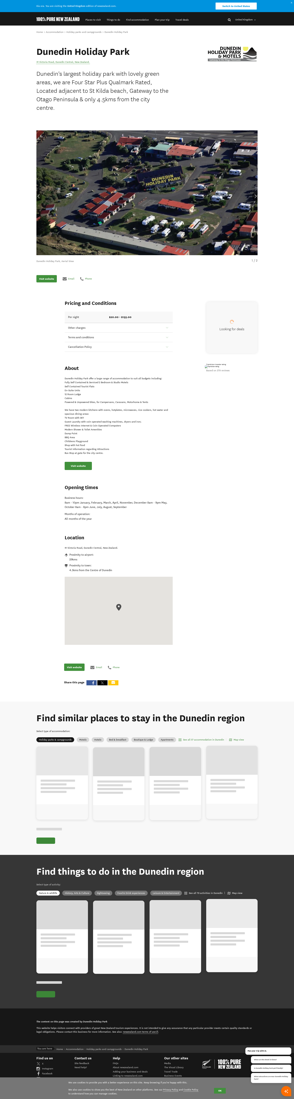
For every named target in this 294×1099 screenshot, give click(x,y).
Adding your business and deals (130, 1071)
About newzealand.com (125, 1067)
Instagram (47, 1068)
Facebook (46, 1073)
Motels (83, 739)
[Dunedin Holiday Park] (232, 54)
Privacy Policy (170, 1089)
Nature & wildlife (48, 893)
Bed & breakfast (117, 739)
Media (167, 1063)
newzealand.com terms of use (140, 1031)
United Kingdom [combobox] (244, 19)
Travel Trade (171, 1071)
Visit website (46, 278)
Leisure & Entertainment (166, 893)
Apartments (167, 739)
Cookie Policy (191, 1089)
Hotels (97, 739)
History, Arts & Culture (77, 893)
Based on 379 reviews (218, 370)
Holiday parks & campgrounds (55, 739)
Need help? (81, 1067)
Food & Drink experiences (131, 893)
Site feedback (82, 1063)
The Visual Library (174, 1067)
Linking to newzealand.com (128, 1075)
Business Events (173, 1075)
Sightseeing (103, 893)
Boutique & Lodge (143, 739)
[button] (93, 19)
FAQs (115, 1063)
